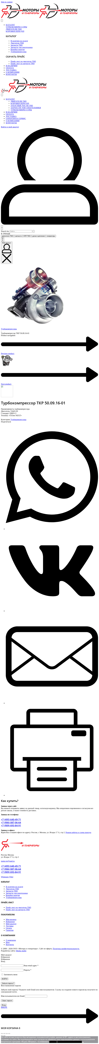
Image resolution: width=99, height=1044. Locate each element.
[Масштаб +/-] (2, 1033)
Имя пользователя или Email (12, 996)
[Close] (2, 229)
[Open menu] (2, 20)
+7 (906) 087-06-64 (11, 822)
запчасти (18, 236)
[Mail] (52, 703)
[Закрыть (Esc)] (9, 1033)
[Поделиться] (7, 1033)
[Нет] (83, 1042)
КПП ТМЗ (27, 236)
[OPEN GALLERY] (36, 325)
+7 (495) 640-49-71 (11, 819)
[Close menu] (2, 95)
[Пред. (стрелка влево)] (2, 1035)
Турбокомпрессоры (9, 329)
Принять (53, 1042)
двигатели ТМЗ (7, 236)
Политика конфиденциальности (66, 949)
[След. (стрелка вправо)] (4, 1035)
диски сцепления (38, 236)
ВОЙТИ (4, 979)
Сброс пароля (7, 1001)
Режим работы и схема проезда (78, 832)
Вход (4, 1005)
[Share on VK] (52, 611)
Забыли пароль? (8, 983)
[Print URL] (52, 795)
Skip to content (6, 2)
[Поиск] (2, 226)
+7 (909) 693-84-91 (11, 825)
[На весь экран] (4, 1033)
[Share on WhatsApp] (52, 529)
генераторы (51, 236)
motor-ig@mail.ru (8, 861)
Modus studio (21, 951)
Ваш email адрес (31, 966)
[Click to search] (34, 231)
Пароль (27, 970)
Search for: (5, 231)
